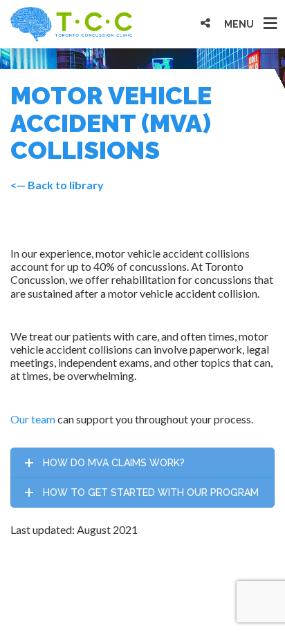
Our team (32, 418)
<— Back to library (57, 184)
